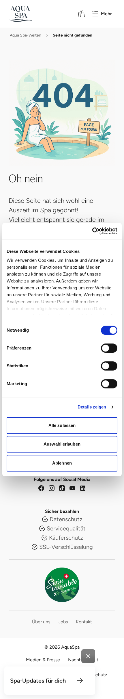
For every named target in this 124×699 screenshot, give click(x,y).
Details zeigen (92, 406)
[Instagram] (51, 488)
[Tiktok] (62, 488)
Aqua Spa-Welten (25, 35)
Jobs (63, 621)
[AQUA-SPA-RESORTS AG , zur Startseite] (28, 14)
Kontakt (84, 621)
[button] (79, 680)
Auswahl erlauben (62, 444)
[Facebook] (41, 488)
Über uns (41, 621)
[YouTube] (72, 488)
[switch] (109, 348)
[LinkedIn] (82, 488)
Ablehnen (62, 463)
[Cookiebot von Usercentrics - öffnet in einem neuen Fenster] (92, 231)
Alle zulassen (62, 425)
